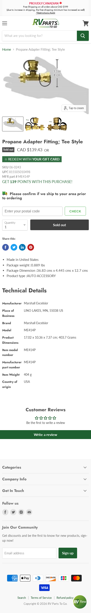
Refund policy (65, 597)
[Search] (83, 36)
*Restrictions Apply (45, 12)
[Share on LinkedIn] (22, 247)
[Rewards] (80, 602)
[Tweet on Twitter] (14, 247)
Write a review (45, 434)
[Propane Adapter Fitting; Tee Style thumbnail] (12, 124)
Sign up (68, 553)
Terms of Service (41, 597)
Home (6, 49)
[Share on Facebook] (5, 247)
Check (75, 211)
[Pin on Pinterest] (30, 247)
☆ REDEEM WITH (31, 159)
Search (21, 597)
